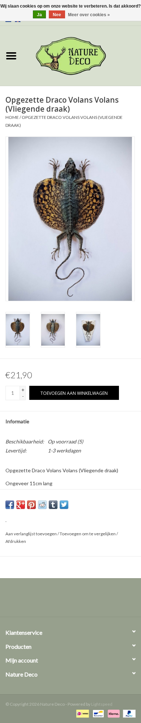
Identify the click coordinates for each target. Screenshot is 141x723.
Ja (39, 14)
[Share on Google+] (20, 504)
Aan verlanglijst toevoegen (31, 533)
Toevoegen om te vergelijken (88, 533)
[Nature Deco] (81, 55)
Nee (57, 14)
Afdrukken (15, 541)
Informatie (17, 421)
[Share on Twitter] (64, 504)
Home (12, 117)
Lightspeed (101, 704)
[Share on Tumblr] (53, 504)
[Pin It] (31, 504)
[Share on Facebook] (9, 504)
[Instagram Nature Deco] (77, 600)
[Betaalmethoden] (81, 713)
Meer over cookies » (89, 14)
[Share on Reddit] (42, 504)
